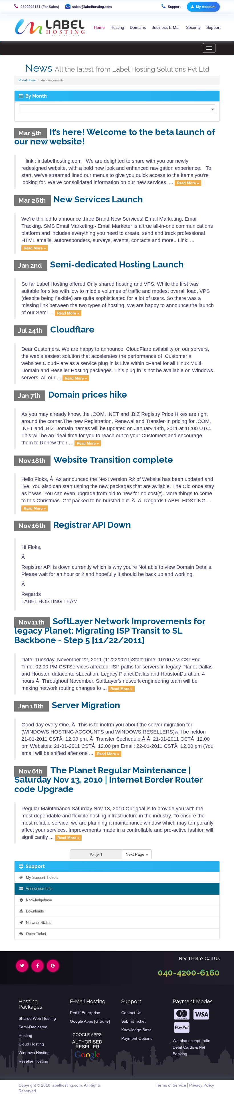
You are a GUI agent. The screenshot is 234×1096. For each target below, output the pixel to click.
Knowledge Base (136, 1030)
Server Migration (86, 705)
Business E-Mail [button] (166, 27)
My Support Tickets (41, 877)
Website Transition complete (113, 460)
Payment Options (136, 1038)
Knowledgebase (38, 900)
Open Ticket (35, 934)
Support (174, 7)
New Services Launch (98, 199)
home (99, 27)
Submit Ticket (133, 1021)
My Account (205, 7)
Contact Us (131, 1012)
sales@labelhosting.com (92, 7)
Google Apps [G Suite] (90, 1021)
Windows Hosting (34, 1052)
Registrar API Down (92, 525)
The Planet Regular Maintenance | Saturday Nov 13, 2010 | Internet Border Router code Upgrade (108, 779)
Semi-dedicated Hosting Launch (117, 264)
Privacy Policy (201, 1085)
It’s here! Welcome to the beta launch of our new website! (114, 136)
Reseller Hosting (33, 1061)
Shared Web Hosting (37, 1018)
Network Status (37, 922)
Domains (138, 27)
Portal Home (27, 80)
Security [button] (193, 27)
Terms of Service (171, 1085)
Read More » (188, 183)
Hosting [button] (117, 27)
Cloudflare (72, 330)
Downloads (34, 911)
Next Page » (137, 854)
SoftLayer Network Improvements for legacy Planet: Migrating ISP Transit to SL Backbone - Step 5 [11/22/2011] (109, 630)
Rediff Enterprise (85, 1012)
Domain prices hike (87, 395)
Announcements (38, 889)
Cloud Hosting (31, 1044)
